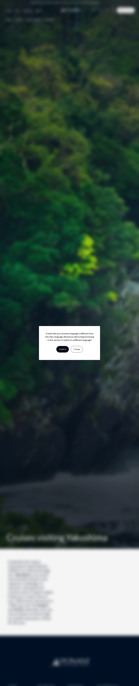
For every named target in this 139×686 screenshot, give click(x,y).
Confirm (62, 349)
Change (77, 349)
